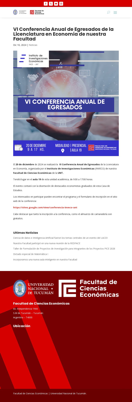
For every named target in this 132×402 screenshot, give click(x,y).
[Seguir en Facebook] (46, 4)
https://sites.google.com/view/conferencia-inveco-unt (45, 207)
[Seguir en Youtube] (56, 4)
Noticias (33, 44)
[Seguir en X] (51, 4)
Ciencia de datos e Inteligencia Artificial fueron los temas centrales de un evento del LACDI (60, 237)
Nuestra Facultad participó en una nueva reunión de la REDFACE (46, 243)
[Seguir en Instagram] (61, 4)
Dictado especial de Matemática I (30, 254)
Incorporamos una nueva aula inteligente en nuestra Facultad (45, 259)
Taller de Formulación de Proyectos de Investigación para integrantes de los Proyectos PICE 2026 (64, 248)
